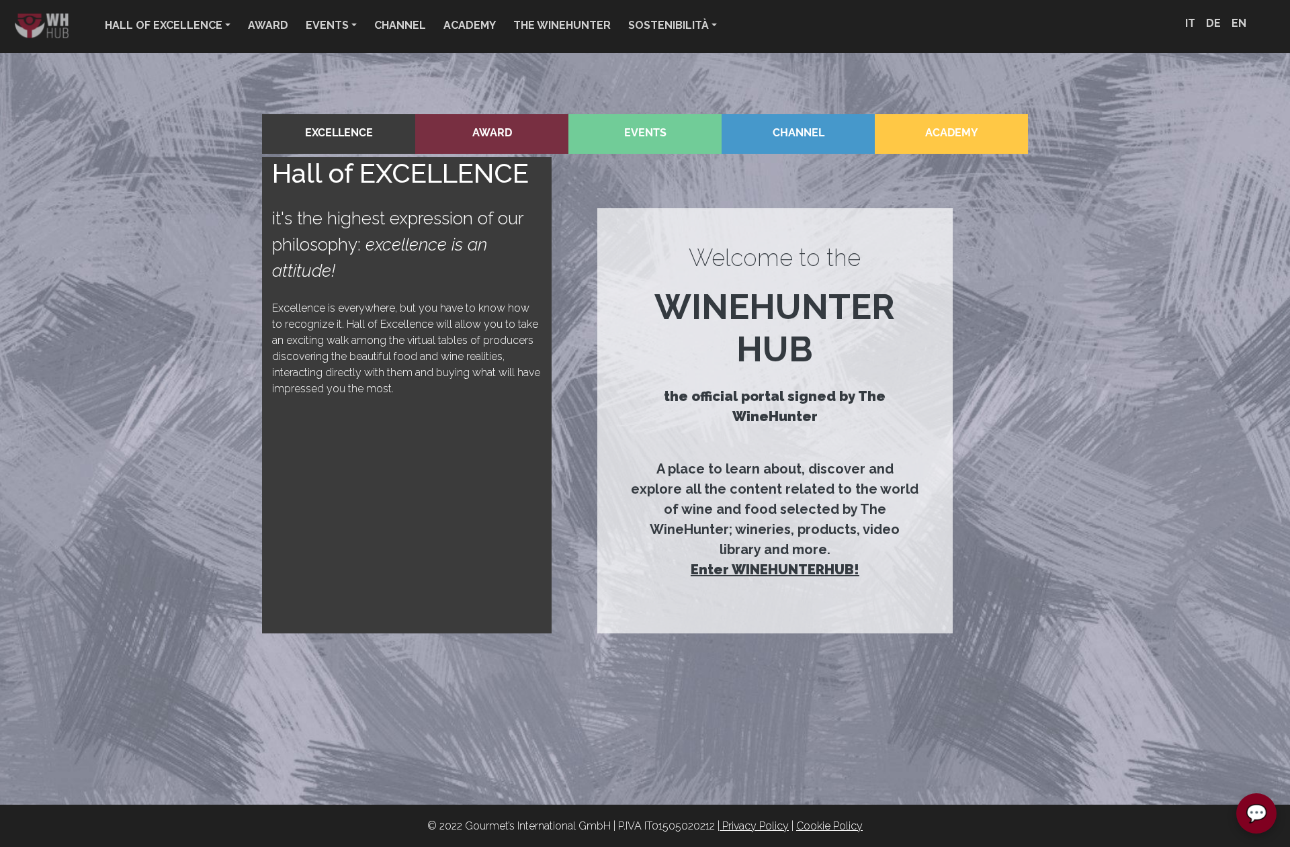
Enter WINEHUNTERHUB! (775, 570)
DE (1213, 23)
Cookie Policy (829, 825)
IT (1190, 23)
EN (1239, 23)
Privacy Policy (754, 825)
